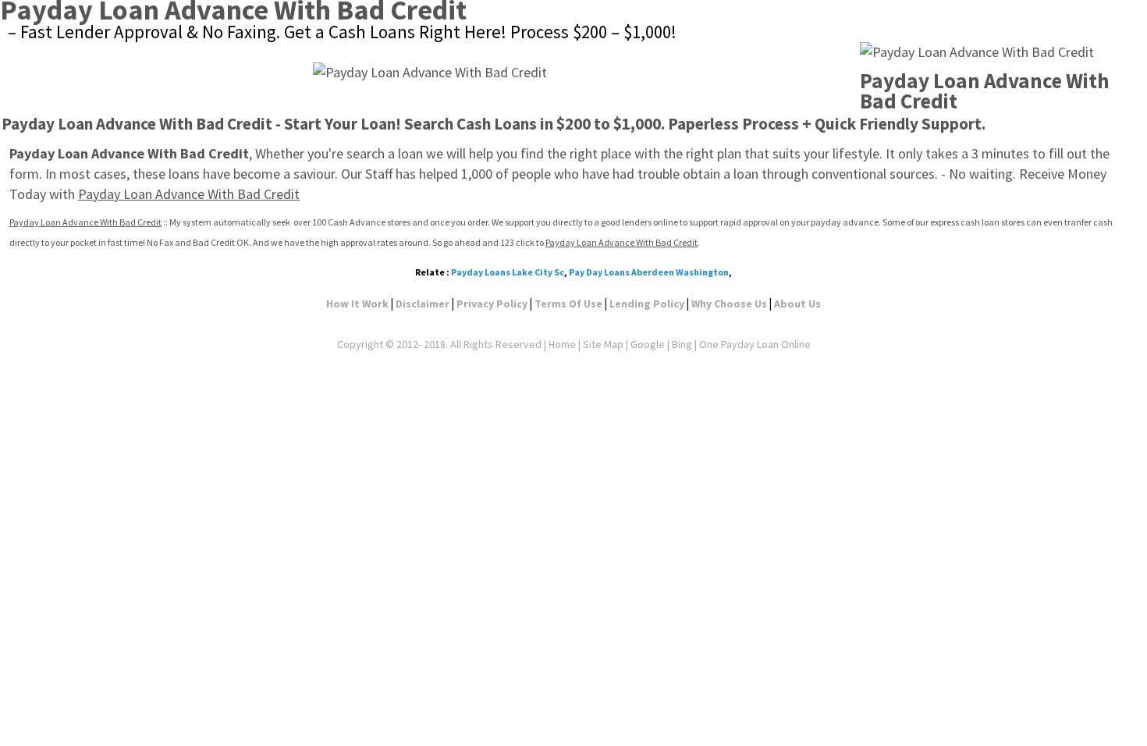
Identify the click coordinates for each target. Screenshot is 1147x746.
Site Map (603, 344)
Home (562, 344)
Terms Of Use (568, 304)
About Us (797, 304)
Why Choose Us (729, 304)
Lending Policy (646, 304)
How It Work (357, 304)
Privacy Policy (491, 304)
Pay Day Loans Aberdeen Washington (649, 272)
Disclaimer (422, 304)
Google (647, 344)
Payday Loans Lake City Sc (507, 272)
